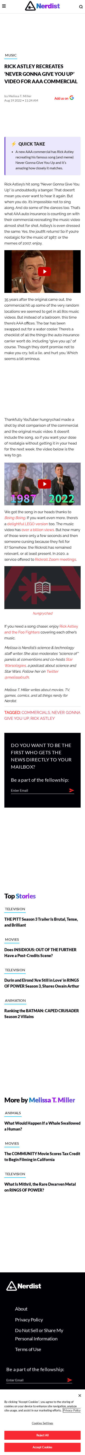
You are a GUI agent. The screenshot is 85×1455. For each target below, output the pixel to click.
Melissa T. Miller (20, 96)
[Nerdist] (42, 6)
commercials (36, 712)
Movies (12, 939)
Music (11, 55)
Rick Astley (43, 718)
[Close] (80, 1395)
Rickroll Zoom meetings (55, 559)
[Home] (23, 1289)
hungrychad (42, 613)
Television (15, 909)
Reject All (42, 1435)
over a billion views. (38, 530)
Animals (13, 1113)
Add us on (60, 98)
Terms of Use (28, 1349)
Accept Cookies (43, 1447)
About (21, 1309)
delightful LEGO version (27, 524)
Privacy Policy (29, 1320)
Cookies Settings (42, 1423)
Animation (15, 1000)
